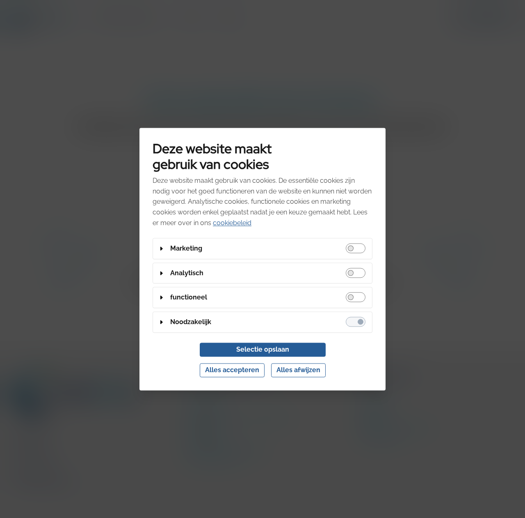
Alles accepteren (232, 370)
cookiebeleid (232, 223)
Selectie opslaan (262, 349)
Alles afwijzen (298, 370)
